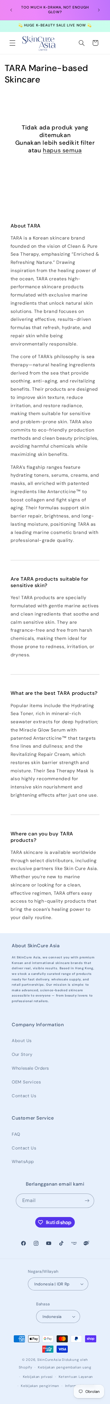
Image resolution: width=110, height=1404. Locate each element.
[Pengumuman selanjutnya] (98, 10)
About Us (22, 1041)
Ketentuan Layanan (76, 1377)
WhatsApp (23, 1161)
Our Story (22, 1054)
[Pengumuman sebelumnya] (11, 10)
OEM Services (26, 1082)
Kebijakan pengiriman (40, 1386)
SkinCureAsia (49, 1360)
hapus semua (62, 150)
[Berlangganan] (87, 1201)
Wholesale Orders (30, 1068)
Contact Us (24, 1096)
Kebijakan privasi (38, 1377)
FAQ (16, 1134)
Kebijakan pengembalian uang (64, 1367)
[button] (12, 43)
